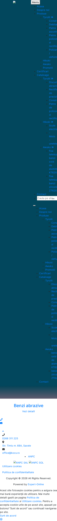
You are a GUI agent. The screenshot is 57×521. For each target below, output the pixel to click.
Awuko (47, 64)
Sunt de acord (8, 515)
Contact (41, 194)
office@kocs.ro (11, 452)
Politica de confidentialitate (18, 472)
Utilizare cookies (12, 466)
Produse (41, 13)
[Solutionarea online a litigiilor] (36, 462)
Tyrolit (47, 17)
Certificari (42, 71)
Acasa (40, 6)
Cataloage (43, 74)
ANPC (31, 456)
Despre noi (43, 9)
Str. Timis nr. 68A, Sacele (16, 445)
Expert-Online (36, 484)
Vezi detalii (28, 411)
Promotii (48, 67)
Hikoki (46, 60)
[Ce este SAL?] (21, 462)
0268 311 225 (10, 438)
